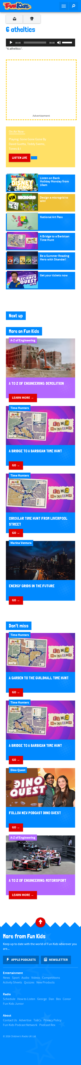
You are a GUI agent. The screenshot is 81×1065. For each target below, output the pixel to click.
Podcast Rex (47, 1025)
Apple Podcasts (23, 960)
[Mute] (59, 43)
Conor (67, 999)
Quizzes (29, 982)
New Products (45, 982)
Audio (25, 978)
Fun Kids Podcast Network (20, 1025)
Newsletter (58, 960)
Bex (58, 999)
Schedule (9, 999)
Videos (35, 978)
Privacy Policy (52, 1020)
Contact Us (10, 1020)
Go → (16, 465)
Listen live (19, 158)
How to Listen (26, 999)
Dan (51, 999)
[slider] (67, 42)
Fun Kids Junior (13, 1004)
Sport (15, 978)
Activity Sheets (12, 982)
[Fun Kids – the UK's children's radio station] (20, 6)
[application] (40, 42)
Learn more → (23, 398)
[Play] (11, 43)
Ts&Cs (37, 1020)
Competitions (51, 978)
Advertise (25, 1020)
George (42, 999)
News (6, 978)
